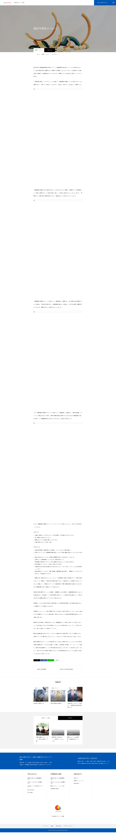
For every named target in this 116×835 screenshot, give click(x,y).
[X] (57, 819)
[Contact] (59, 819)
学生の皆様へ (30, 792)
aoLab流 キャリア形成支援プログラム (35, 786)
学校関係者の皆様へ (55, 788)
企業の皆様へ (76, 783)
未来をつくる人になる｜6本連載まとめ (35, 783)
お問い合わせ (58, 826)
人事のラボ (76, 778)
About (52, 826)
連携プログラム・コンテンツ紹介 (58, 786)
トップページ (45, 826)
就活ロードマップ (39, 50)
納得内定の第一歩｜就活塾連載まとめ (35, 779)
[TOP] (58, 751)
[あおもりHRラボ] (7, 2)
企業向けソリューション (79, 780)
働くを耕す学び (31, 790)
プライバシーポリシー (68, 826)
